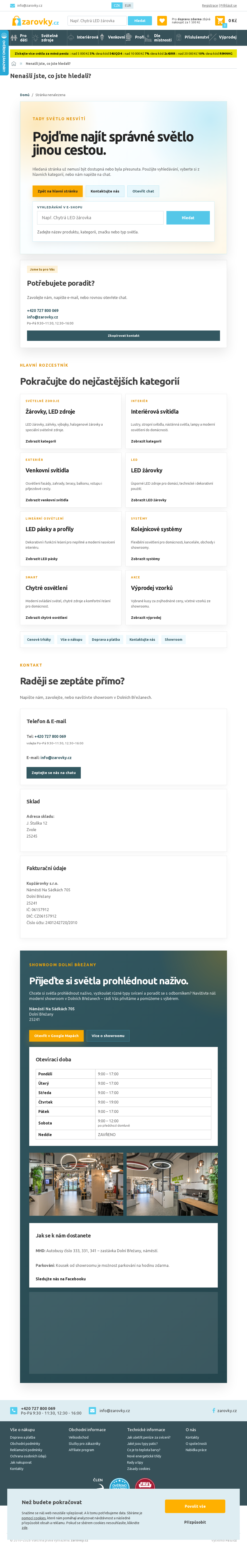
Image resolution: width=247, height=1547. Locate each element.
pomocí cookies (34, 1518)
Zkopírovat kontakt (123, 335)
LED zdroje (61, 412)
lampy (195, 424)
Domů (24, 95)
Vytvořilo (224, 1540)
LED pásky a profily (50, 529)
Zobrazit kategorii (41, 441)
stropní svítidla (153, 424)
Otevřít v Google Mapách (56, 1036)
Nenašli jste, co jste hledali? (48, 64)
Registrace (210, 5)
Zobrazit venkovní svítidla (47, 500)
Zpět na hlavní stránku (58, 191)
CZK (117, 5)
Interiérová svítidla (154, 412)
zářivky (50, 424)
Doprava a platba (106, 639)
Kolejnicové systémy (156, 529)
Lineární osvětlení (45, 518)
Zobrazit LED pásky (42, 559)
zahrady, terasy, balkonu (70, 483)
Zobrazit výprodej (146, 618)
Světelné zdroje (43, 401)
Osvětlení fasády (38, 483)
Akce (135, 577)
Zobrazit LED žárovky (148, 500)
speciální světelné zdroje (44, 430)
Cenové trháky (39, 639)
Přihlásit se (228, 5)
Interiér (139, 401)
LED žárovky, (35, 424)
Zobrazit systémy (145, 559)
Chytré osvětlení (46, 588)
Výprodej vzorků (152, 588)
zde (24, 1528)
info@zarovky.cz (29, 5)
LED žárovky (146, 470)
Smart (32, 577)
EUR (128, 5)
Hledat (139, 21)
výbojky (63, 424)
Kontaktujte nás (105, 191)
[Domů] (13, 63)
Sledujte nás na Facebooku (61, 1279)
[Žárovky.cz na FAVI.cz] (145, 1488)
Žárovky (36, 412)
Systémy (139, 518)
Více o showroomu (108, 1036)
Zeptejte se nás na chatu (54, 773)
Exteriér (34, 459)
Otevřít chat (143, 191)
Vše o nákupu (71, 639)
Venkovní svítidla (47, 470)
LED (134, 459)
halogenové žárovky (85, 424)
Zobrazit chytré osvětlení (46, 618)
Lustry (135, 424)
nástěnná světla (177, 424)
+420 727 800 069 (42, 310)
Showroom (173, 639)
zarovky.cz (227, 1410)
